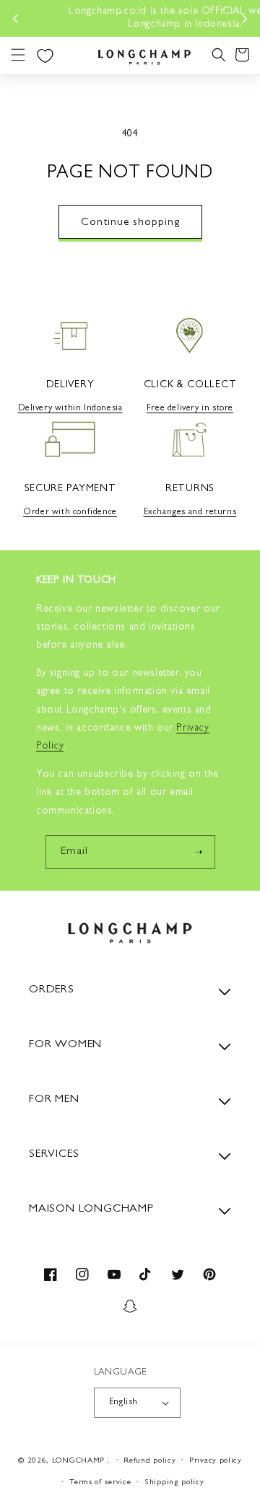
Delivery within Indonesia (70, 409)
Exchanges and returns (190, 512)
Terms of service (100, 1482)
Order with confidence (70, 512)
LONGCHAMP (78, 1460)
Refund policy (150, 1461)
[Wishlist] (45, 55)
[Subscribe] (198, 852)
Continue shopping (130, 223)
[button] (18, 55)
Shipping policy (174, 1482)
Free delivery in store (190, 409)
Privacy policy (215, 1461)
